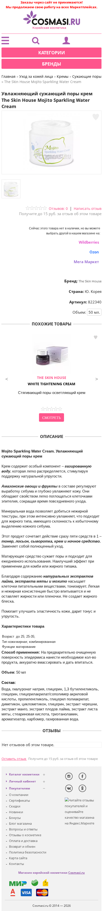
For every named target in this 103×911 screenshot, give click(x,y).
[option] (51, 378)
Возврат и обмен (22, 846)
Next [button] (97, 378)
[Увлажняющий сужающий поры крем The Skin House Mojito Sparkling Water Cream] (51, 169)
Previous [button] (7, 378)
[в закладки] (95, 117)
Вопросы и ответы (23, 829)
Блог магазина (20, 823)
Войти (66, 42)
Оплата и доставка (23, 840)
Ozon (94, 251)
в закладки (95, 337)
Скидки (14, 806)
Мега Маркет (86, 261)
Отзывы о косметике (25, 835)
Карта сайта (18, 858)
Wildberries (89, 242)
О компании (18, 794)
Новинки (16, 812)
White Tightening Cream (51, 380)
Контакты (16, 863)
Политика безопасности (27, 852)
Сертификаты (19, 800)
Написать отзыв (88, 208)
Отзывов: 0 (58, 208)
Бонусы (15, 817)
